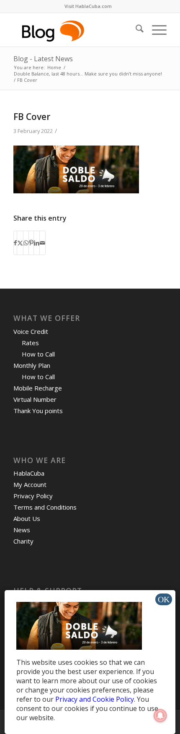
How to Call (38, 354)
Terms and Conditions (45, 507)
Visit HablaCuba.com (88, 6)
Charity (23, 541)
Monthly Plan (31, 365)
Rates (30, 342)
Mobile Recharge (37, 388)
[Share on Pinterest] (31, 243)
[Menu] (155, 30)
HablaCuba (28, 473)
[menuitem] (88, 6)
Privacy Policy (33, 496)
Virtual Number (35, 399)
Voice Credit (30, 331)
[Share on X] (20, 243)
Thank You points (38, 410)
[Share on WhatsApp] (25, 243)
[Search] (135, 30)
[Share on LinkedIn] (36, 243)
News (21, 530)
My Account (29, 484)
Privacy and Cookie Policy (94, 699)
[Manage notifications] (160, 715)
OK (164, 599)
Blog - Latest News (43, 58)
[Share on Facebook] (15, 243)
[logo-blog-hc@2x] (74, 30)
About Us (26, 518)
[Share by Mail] (42, 243)
